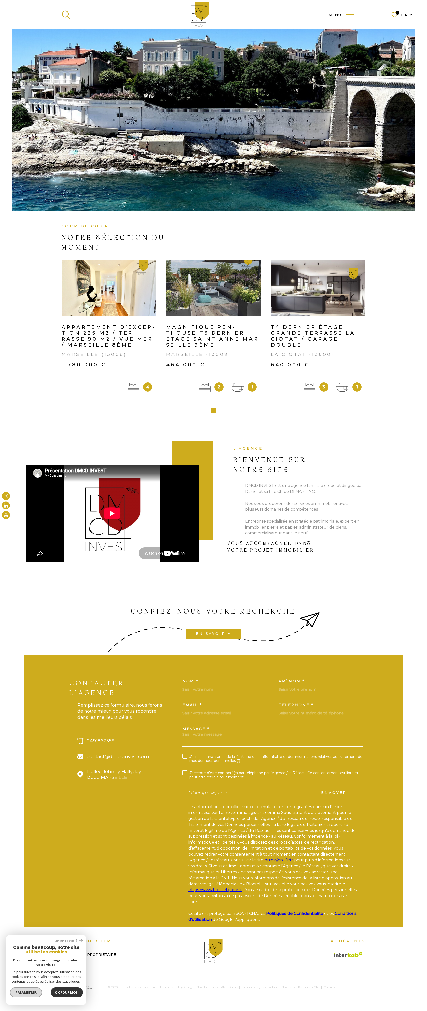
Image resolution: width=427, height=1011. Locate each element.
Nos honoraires (207, 987)
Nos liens (288, 987)
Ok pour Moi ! (67, 992)
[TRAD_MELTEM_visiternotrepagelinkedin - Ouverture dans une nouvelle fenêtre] (6, 505)
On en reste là (66, 941)
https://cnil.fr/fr (278, 860)
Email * (192, 705)
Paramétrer (26, 992)
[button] (213, 410)
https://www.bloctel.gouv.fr (215, 889)
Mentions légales (254, 987)
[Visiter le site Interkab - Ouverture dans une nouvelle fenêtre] (348, 954)
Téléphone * (296, 705)
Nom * (190, 681)
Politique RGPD (309, 987)
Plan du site (230, 987)
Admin (274, 987)
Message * (196, 729)
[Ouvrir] (66, 14)
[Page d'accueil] (200, 14)
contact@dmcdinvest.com (118, 756)
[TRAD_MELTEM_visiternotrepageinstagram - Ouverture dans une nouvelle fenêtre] (6, 496)
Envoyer (334, 792)
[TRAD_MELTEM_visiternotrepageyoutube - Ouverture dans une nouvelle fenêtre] (6, 515)
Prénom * (292, 681)
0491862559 (101, 741)
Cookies (329, 987)
